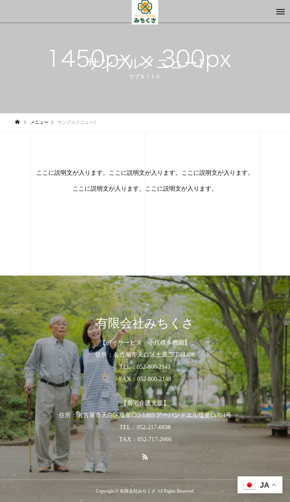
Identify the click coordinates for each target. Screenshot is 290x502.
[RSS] (145, 456)
